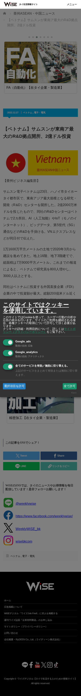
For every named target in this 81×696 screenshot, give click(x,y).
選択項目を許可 (14, 386)
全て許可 (69, 386)
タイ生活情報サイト (28, 4)
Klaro (73, 393)
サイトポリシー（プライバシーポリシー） (39, 330)
